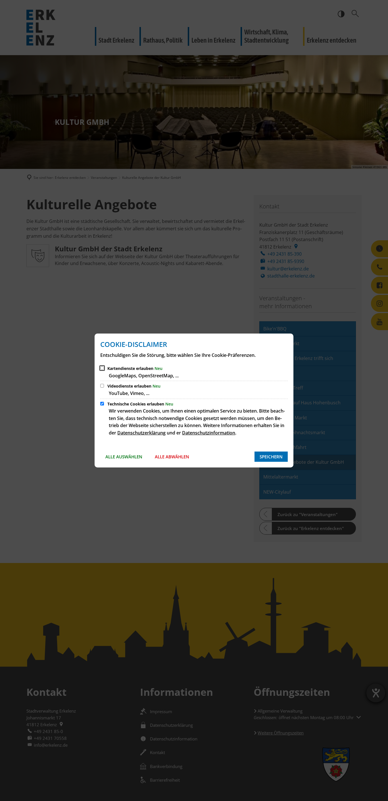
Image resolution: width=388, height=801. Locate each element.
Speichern (271, 457)
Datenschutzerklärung (141, 433)
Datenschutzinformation (208, 433)
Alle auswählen (123, 457)
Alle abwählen (172, 457)
